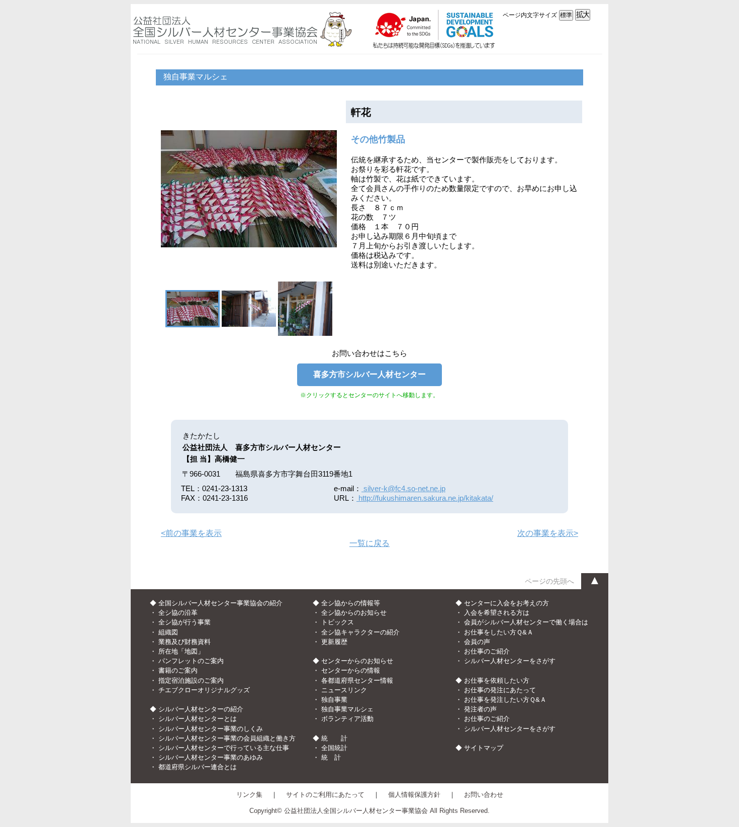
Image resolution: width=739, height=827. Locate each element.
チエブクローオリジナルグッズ (204, 690)
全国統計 (334, 748)
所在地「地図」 (181, 651)
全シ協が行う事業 (184, 622)
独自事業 (334, 699)
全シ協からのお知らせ (354, 612)
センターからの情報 (350, 670)
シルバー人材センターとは (197, 718)
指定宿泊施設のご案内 (191, 680)
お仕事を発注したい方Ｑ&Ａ (505, 699)
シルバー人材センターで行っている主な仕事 (223, 748)
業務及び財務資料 (184, 642)
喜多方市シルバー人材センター (369, 374)
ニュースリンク (344, 690)
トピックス (337, 622)
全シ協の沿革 (178, 612)
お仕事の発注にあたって (500, 690)
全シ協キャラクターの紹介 (360, 632)
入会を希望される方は (496, 612)
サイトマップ (483, 748)
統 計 (331, 757)
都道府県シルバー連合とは (197, 767)
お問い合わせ (483, 794)
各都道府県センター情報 (357, 680)
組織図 (168, 632)
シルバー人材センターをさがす (510, 661)
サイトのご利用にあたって (325, 794)
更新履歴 (334, 642)
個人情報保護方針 (414, 794)
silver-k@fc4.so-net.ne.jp (403, 488)
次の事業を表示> (547, 533)
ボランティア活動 (347, 718)
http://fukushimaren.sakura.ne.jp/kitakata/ (424, 498)
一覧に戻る (369, 543)
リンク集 (249, 794)
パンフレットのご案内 (191, 661)
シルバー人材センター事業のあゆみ (210, 757)
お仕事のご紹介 (487, 651)
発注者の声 (480, 709)
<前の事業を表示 (191, 533)
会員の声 (477, 642)
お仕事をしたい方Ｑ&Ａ (498, 632)
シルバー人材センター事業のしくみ (210, 728)
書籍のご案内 (178, 670)
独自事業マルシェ (347, 709)
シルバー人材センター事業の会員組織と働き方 (227, 738)
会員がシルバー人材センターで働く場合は (526, 622)
